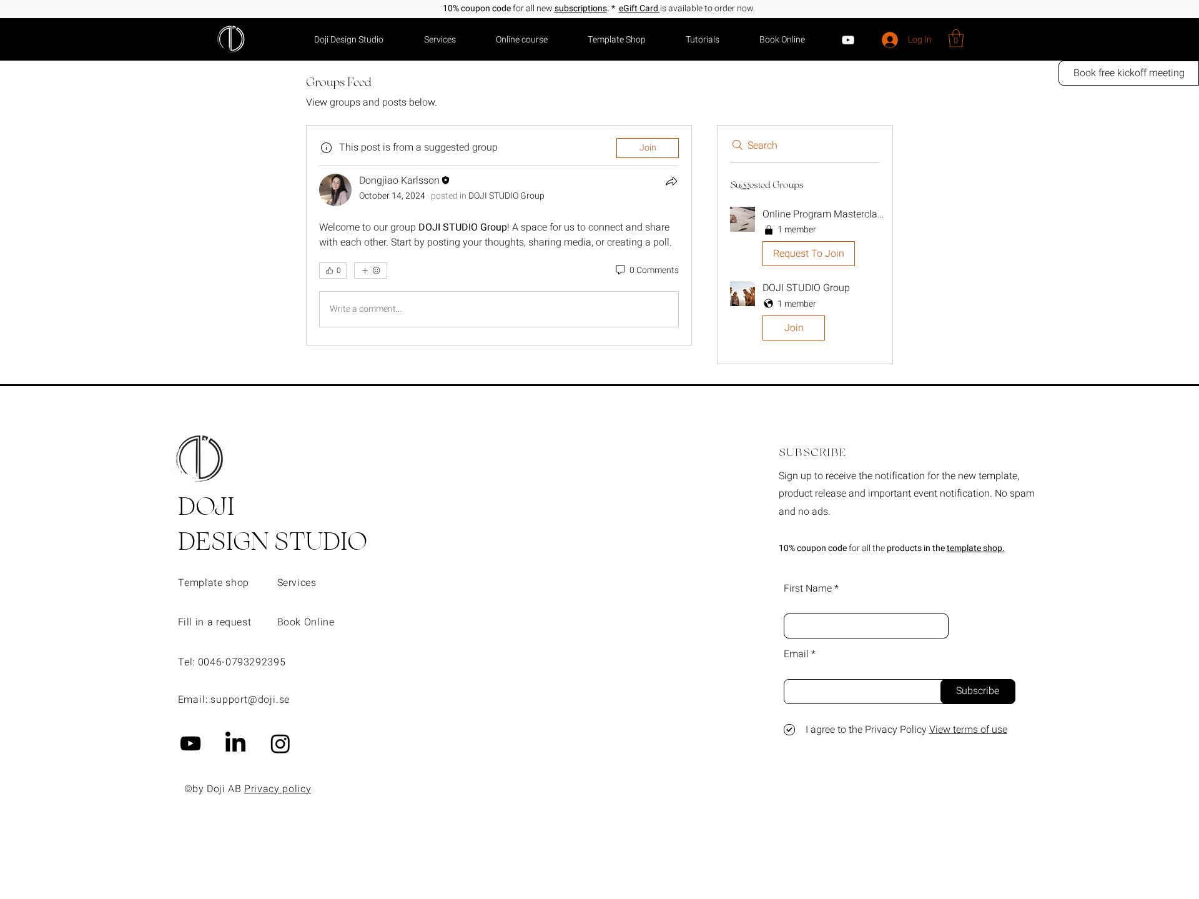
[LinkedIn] (235, 743)
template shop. (976, 548)
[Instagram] (280, 743)
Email (796, 654)
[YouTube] (848, 39)
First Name (808, 589)
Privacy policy (277, 789)
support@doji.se (250, 699)
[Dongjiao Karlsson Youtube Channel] (190, 743)
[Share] (671, 181)
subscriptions (581, 8)
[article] (499, 235)
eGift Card (639, 8)
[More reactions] (370, 270)
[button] (956, 38)
